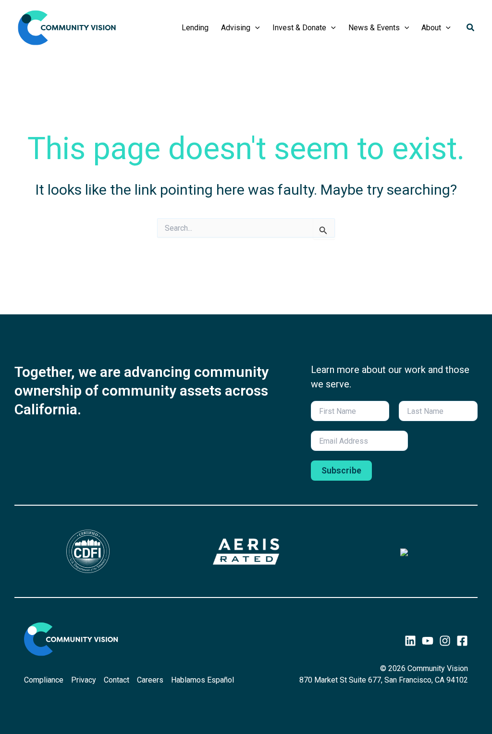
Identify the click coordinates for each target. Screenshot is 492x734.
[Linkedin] (410, 641)
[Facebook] (462, 641)
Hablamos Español (202, 679)
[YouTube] (427, 641)
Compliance (43, 679)
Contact (116, 679)
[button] (255, 28)
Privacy (83, 679)
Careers (150, 679)
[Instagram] (445, 641)
